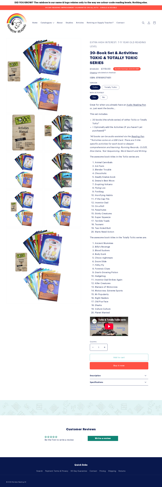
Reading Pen (137, 136)
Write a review (103, 438)
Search (39, 471)
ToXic (95, 87)
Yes (94, 97)
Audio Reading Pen (136, 105)
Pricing (103, 471)
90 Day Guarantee (79, 471)
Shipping (93, 72)
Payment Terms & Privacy (56, 471)
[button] (143, 23)
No (103, 97)
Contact (93, 471)
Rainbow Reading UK (19, 482)
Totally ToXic (110, 87)
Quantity (93, 342)
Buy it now (119, 366)
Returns (122, 471)
